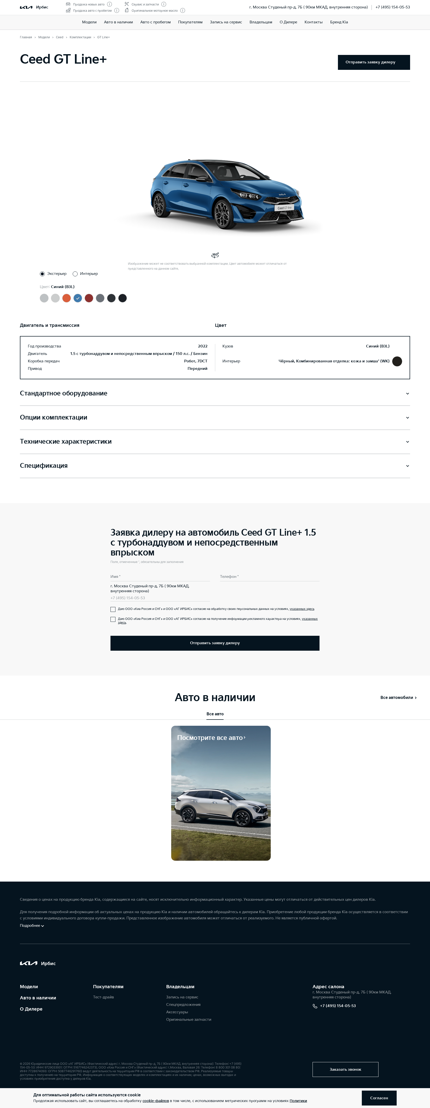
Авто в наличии (118, 22)
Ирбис (42, 7)
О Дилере (288, 22)
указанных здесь (302, 609)
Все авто (215, 714)
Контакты (314, 22)
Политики (298, 1101)
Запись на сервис (226, 22)
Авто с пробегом (155, 22)
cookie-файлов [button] (156, 1101)
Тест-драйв (103, 997)
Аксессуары (177, 1012)
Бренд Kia (339, 22)
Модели (89, 22)
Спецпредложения (183, 1004)
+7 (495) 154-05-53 (393, 7)
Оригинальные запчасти (188, 1019)
